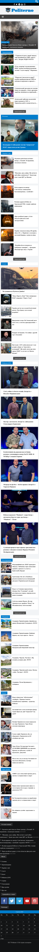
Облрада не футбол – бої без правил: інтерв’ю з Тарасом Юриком (19, 485)
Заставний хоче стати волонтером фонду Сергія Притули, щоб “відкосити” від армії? (24, 712)
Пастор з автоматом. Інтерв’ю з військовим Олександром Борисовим (18, 423)
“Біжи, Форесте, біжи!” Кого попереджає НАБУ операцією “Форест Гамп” (24, 297)
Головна (4, 861)
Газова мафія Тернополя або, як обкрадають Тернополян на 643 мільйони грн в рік (22, 736)
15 (29, 925)
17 (1, 929)
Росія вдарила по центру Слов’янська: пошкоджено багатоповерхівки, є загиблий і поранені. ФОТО (23, 189)
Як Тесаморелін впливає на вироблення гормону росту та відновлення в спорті (24, 799)
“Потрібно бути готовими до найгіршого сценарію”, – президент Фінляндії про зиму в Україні (25, 247)
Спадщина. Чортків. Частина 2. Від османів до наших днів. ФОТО (23, 659)
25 (7, 932)
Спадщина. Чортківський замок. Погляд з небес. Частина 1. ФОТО (24, 671)
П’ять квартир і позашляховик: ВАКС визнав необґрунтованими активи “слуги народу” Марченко (26, 68)
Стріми (4, 881)
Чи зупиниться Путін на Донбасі (13, 291)
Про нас (4, 890)
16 (35, 925)
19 (12, 929)
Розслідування (6, 560)
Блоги (4, 693)
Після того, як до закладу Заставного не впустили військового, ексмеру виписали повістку (24, 761)
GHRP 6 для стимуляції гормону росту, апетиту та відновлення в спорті (24, 775)
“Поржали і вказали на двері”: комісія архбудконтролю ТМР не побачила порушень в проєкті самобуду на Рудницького (25, 79)
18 (7, 929)
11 (7, 925)
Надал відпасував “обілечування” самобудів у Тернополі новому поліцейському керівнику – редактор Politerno (23, 700)
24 (1, 932)
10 (1, 925)
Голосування (5, 884)
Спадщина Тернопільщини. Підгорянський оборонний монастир (23, 646)
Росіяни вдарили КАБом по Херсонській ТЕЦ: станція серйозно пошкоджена (25, 204)
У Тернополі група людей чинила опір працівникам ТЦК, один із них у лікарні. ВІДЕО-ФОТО (25, 57)
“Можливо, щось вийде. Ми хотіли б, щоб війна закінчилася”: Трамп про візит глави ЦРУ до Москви (25, 175)
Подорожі (5, 617)
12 (12, 925)
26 (12, 932)
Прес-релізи (6, 769)
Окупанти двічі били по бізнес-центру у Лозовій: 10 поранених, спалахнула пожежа (24, 161)
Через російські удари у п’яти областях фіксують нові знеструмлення (23, 218)
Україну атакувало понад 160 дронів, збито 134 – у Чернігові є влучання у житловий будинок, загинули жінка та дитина (25, 233)
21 (24, 929)
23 (35, 929)
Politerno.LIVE (6, 363)
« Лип (2, 939)
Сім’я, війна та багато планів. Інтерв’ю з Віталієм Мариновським (17, 392)
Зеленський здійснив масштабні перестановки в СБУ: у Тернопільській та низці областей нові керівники (26, 101)
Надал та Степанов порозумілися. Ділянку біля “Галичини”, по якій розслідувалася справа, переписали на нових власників (23, 592)
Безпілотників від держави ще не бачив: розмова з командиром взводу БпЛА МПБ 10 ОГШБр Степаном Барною (18, 454)
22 (29, 929)
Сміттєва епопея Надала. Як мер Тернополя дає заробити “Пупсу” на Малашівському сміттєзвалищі (23, 603)
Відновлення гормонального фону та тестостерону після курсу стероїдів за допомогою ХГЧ (23, 788)
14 (24, 925)
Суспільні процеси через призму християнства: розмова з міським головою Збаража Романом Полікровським (19, 549)
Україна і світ (5, 42)
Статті (4, 264)
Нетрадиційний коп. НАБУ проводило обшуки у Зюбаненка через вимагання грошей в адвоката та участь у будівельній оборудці (23, 567)
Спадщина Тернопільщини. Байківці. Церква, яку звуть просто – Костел (23, 634)
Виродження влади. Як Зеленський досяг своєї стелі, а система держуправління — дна (24, 322)
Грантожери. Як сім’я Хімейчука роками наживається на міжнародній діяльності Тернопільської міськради (23, 579)
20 (18, 929)
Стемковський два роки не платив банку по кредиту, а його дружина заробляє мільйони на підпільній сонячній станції (26, 90)
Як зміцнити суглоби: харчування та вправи (23, 811)
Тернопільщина (6, 865)
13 (18, 925)
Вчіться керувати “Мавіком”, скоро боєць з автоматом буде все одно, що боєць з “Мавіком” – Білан (18, 517)
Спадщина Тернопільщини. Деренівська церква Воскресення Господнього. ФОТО (24, 622)
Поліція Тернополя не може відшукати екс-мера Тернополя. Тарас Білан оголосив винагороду (24, 724)
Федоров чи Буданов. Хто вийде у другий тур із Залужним (24, 334)
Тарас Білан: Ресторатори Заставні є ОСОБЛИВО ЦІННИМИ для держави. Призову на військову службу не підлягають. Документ (24, 749)
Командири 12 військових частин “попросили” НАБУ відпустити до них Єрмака (19, 146)
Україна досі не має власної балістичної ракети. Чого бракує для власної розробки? (24, 310)
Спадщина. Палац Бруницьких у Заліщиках (22, 683)
